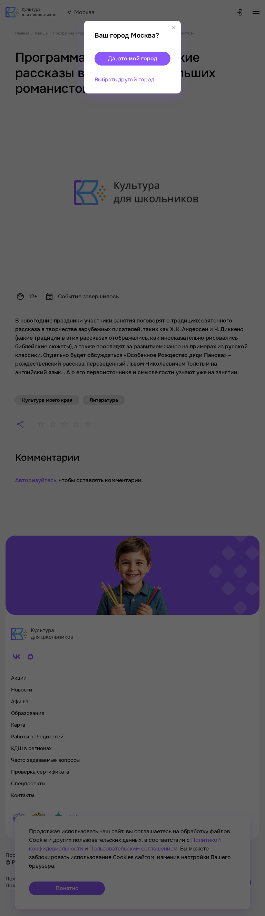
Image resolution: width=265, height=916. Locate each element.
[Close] (173, 27)
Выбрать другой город (124, 79)
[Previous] (15, 458)
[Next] (253, 458)
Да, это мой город (132, 58)
